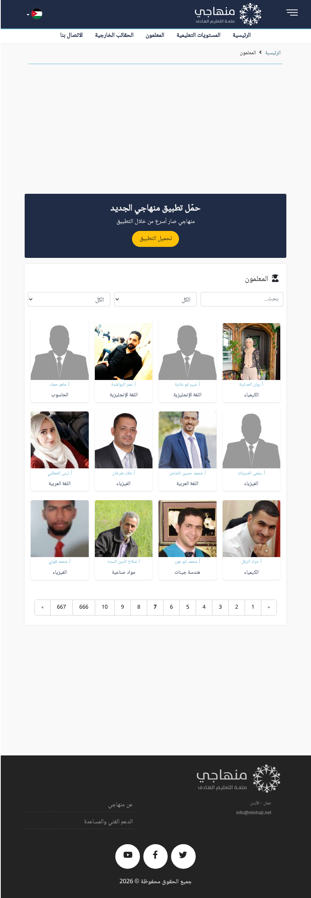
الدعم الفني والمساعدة (108, 822)
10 (105, 607)
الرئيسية (241, 35)
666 (83, 607)
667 (61, 607)
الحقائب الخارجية (114, 35)
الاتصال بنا (71, 35)
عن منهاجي (120, 805)
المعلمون (155, 35)
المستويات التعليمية (198, 35)
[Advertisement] (155, 131)
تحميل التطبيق (156, 239)
